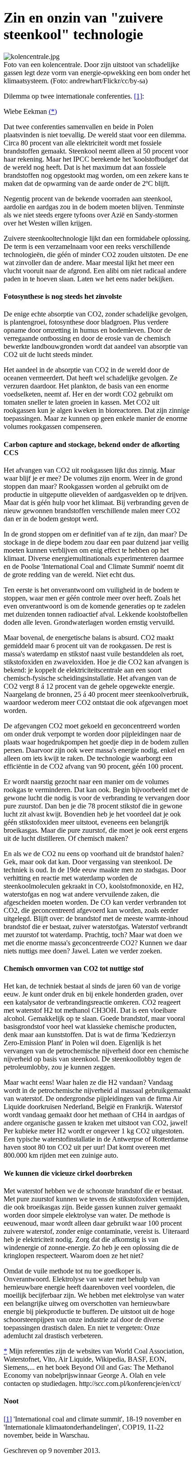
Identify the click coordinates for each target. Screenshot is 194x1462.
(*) (53, 111)
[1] (138, 96)
